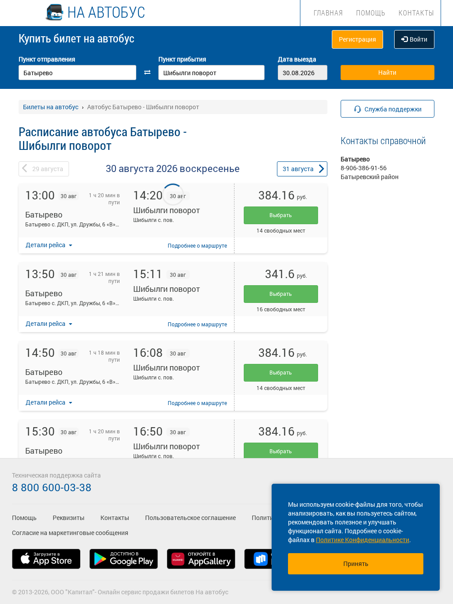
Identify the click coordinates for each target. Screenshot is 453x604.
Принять (356, 563)
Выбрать (280, 214)
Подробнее (197, 245)
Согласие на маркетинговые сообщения (70, 532)
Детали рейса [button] (46, 245)
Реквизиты (68, 517)
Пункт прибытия (182, 59)
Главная (328, 12)
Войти (418, 39)
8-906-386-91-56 (364, 168)
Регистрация (357, 39)
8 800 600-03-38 (52, 487)
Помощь (370, 12)
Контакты (416, 12)
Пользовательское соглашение (190, 517)
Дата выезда (297, 59)
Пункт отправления (47, 59)
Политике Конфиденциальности (362, 539)
